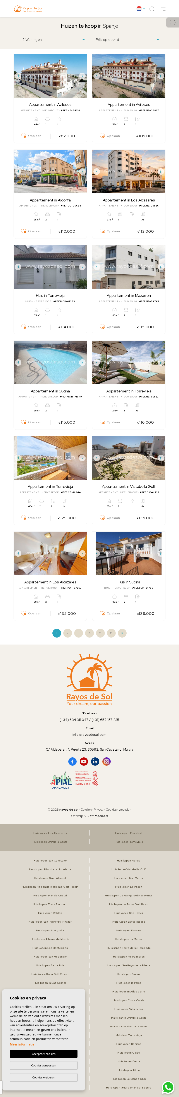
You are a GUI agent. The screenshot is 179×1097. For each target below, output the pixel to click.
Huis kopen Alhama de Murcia (50, 939)
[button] (163, 8)
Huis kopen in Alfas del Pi (128, 991)
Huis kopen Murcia (129, 860)
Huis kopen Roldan (50, 913)
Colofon (86, 810)
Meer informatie (22, 1044)
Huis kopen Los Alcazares (50, 833)
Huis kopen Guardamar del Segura (128, 1087)
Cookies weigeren (43, 1077)
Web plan (125, 810)
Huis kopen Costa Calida (129, 1000)
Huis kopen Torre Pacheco (50, 904)
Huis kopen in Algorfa (50, 930)
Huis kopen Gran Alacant (50, 878)
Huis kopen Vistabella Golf (129, 869)
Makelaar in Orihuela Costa (128, 1018)
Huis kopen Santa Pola (50, 965)
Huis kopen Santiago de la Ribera (128, 965)
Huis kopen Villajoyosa (128, 1009)
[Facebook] (72, 761)
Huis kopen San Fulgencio (50, 956)
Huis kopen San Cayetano (50, 860)
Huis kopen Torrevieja (129, 842)
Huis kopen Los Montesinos (50, 948)
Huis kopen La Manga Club (129, 1079)
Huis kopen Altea (129, 1070)
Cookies (111, 810)
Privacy (98, 810)
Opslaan (34, 136)
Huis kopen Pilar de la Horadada (50, 869)
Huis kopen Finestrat (128, 833)
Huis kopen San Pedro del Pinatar (50, 921)
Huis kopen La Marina (129, 939)
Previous (18, 76)
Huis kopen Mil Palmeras (129, 956)
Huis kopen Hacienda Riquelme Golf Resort (50, 887)
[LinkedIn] (95, 761)
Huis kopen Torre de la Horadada (129, 948)
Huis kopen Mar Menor (128, 878)
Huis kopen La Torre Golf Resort (129, 904)
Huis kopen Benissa (128, 1044)
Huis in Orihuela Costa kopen (129, 1026)
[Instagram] (106, 761)
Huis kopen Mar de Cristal (50, 895)
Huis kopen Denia (129, 1061)
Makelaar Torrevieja (129, 1035)
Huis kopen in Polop (128, 983)
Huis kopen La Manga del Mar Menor (128, 895)
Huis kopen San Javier (128, 913)
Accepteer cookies (43, 1054)
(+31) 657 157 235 (105, 720)
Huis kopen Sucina (129, 974)
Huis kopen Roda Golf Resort (50, 974)
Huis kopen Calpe (128, 1052)
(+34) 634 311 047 (74, 720)
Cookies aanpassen (43, 1065)
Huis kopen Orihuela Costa (50, 842)
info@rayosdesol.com (89, 734)
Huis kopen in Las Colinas (50, 983)
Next (82, 76)
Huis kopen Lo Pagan (128, 887)
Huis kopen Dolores (128, 930)
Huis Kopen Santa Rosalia (128, 921)
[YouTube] (84, 761)
